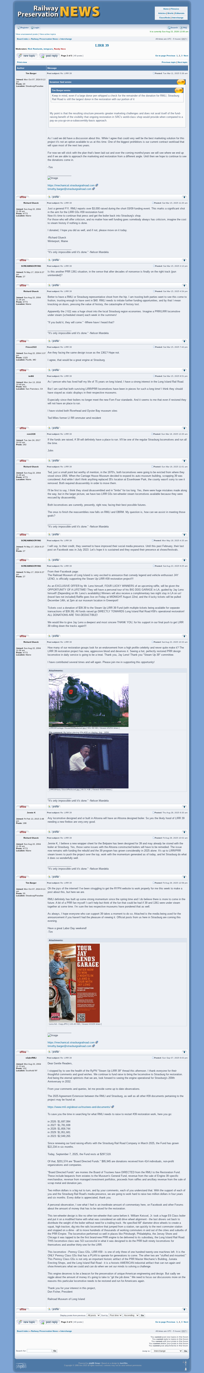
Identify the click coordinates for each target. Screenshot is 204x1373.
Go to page (160, 56)
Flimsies (175, 9)
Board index (23, 39)
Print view (22, 62)
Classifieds (164, 18)
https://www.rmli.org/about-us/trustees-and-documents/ (79, 1106)
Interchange (177, 18)
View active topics (47, 34)
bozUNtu (124, 1363)
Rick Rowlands (35, 49)
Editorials (179, 13)
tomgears (48, 49)
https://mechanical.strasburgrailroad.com (71, 185)
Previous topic (169, 62)
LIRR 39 (102, 45)
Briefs (170, 13)
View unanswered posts (27, 34)
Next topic (182, 62)
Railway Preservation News (44, 39)
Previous (171, 56)
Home (166, 9)
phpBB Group (94, 1363)
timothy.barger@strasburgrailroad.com (69, 188)
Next (186, 56)
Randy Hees (60, 49)
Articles (162, 13)
